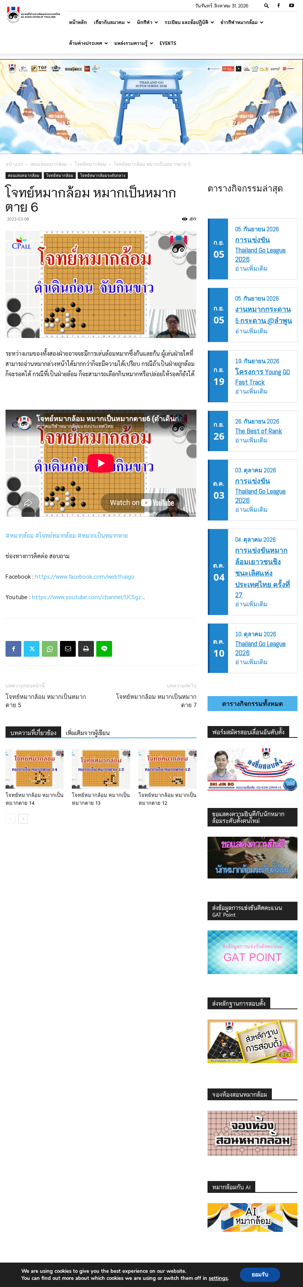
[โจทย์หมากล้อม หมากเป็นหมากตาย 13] (101, 769)
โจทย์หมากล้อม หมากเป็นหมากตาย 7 (156, 701)
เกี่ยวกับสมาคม (109, 22)
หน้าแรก (14, 164)
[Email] (68, 649)
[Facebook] (278, 5)
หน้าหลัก (78, 22)
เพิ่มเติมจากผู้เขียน (88, 732)
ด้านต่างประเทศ (85, 43)
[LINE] (104, 649)
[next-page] (23, 819)
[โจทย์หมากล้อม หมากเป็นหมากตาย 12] (167, 769)
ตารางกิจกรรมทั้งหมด (252, 703)
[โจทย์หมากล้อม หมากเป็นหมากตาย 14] (35, 769)
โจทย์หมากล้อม (90, 164)
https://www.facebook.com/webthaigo (85, 576)
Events (168, 43)
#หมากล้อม (20, 535)
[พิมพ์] (86, 649)
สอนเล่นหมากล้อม (48, 164)
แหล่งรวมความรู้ (131, 43)
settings (218, 1278)
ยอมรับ (260, 1274)
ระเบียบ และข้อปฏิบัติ (186, 22)
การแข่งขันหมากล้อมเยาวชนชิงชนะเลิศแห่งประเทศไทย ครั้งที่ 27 (262, 572)
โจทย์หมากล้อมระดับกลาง (102, 175)
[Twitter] (31, 649)
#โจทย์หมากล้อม (55, 535)
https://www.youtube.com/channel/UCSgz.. (88, 596)
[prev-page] (10, 819)
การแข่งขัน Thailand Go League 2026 (260, 249)
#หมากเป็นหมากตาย (102, 535)
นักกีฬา (144, 22)
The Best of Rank (258, 430)
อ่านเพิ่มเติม (251, 268)
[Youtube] (291, 5)
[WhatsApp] (50, 649)
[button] (267, 5)
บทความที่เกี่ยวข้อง (33, 732)
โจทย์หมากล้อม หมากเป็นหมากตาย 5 (46, 701)
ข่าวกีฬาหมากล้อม (239, 22)
